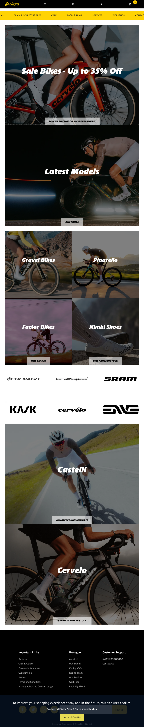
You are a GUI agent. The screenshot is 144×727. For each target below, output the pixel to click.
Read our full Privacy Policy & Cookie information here (72, 709)
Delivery (22, 659)
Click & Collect (25, 663)
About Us (73, 659)
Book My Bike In (77, 686)
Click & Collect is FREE (27, 15)
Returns (22, 677)
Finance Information (29, 668)
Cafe (54, 15)
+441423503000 (113, 659)
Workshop (119, 15)
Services (97, 15)
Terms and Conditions (29, 682)
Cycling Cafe (75, 668)
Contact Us (108, 663)
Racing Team (74, 15)
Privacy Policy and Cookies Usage (35, 686)
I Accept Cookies (72, 717)
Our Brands (75, 663)
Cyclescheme (25, 672)
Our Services (75, 677)
